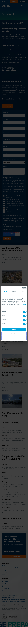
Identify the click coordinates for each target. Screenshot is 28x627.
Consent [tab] (5, 291)
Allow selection (14, 333)
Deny (14, 338)
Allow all (14, 329)
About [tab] (23, 291)
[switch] (25, 316)
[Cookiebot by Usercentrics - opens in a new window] (21, 288)
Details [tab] (14, 291)
